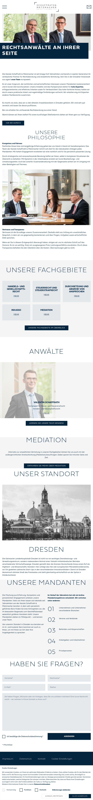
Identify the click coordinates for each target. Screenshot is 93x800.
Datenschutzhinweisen (42, 784)
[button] (4, 7)
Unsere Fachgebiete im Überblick (46, 328)
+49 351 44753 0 (13, 123)
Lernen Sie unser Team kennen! (46, 423)
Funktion (27, 790)
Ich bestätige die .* (25, 736)
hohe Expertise (77, 87)
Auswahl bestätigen (54, 796)
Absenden (69, 736)
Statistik (42, 790)
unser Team (15, 80)
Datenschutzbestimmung (31, 736)
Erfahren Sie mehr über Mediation (46, 466)
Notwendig (11, 790)
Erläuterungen (61, 790)
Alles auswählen (79, 796)
